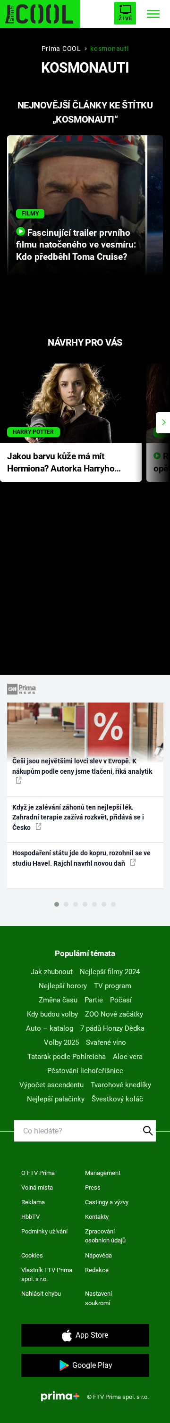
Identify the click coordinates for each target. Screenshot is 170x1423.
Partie (94, 1000)
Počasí (121, 1000)
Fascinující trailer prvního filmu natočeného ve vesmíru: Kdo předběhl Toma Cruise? (76, 245)
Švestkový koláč (117, 1099)
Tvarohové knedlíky (121, 1085)
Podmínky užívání (44, 1231)
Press (93, 1187)
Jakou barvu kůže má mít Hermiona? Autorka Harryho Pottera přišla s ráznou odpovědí (60, 463)
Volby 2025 (61, 1042)
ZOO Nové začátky (114, 1014)
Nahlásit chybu (41, 1293)
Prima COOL (61, 48)
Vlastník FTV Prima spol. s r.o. (46, 1274)
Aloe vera (128, 1056)
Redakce (97, 1270)
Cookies (32, 1255)
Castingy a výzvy (106, 1202)
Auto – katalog (49, 1028)
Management (102, 1172)
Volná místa (37, 1187)
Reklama (33, 1202)
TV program (112, 986)
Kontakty (97, 1216)
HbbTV (30, 1216)
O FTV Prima (38, 1172)
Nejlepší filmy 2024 (110, 972)
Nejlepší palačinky (56, 1099)
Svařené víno (106, 1042)
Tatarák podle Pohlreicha (66, 1056)
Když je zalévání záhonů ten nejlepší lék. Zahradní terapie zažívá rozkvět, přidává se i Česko (78, 817)
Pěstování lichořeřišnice (85, 1071)
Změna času (58, 1000)
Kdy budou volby (52, 1014)
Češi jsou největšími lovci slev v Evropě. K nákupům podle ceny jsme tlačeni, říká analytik (82, 766)
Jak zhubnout (52, 972)
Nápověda (98, 1255)
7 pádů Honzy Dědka (112, 1028)
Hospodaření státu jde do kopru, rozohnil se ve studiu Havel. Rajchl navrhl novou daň (81, 858)
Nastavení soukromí (98, 1298)
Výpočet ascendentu (51, 1085)
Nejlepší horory (63, 986)
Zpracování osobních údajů (105, 1236)
